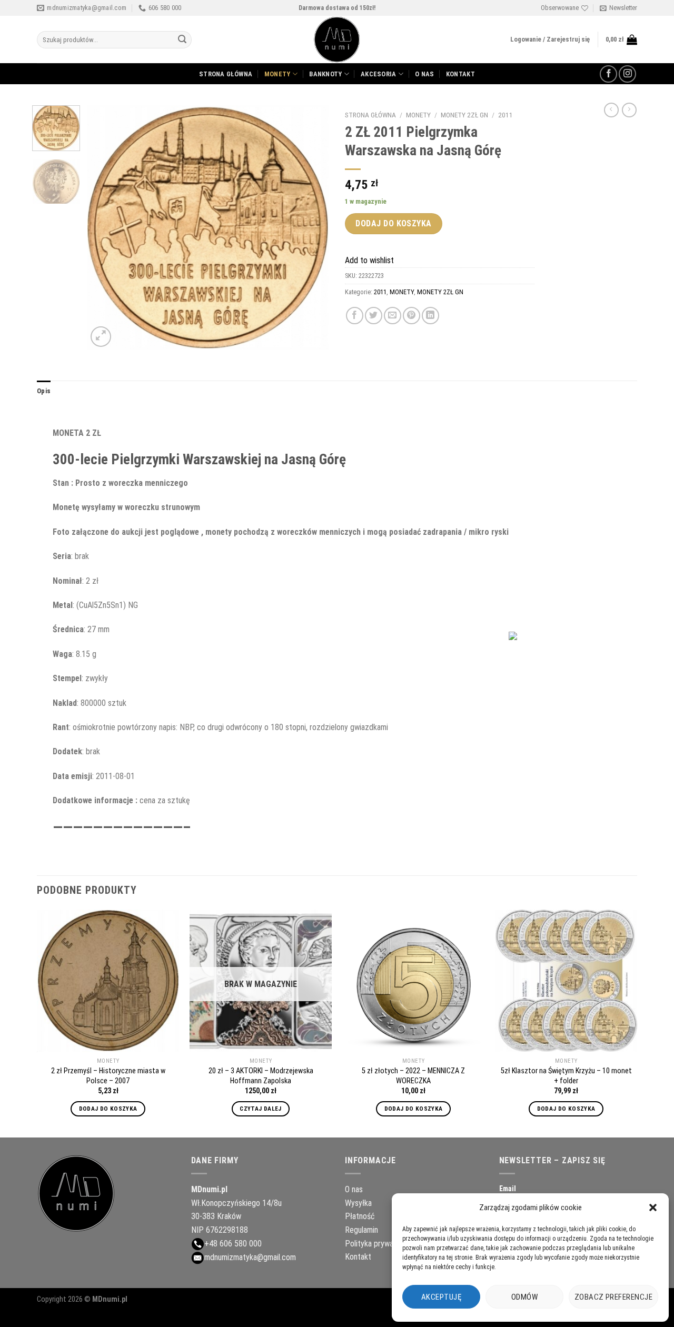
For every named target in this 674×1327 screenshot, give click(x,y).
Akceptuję (441, 1297)
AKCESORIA (378, 74)
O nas (354, 1189)
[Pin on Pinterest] (411, 315)
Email (507, 1188)
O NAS (424, 74)
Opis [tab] (44, 391)
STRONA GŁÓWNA (225, 74)
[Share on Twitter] (373, 315)
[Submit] (182, 40)
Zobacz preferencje (613, 1297)
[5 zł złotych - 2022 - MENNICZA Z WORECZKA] (413, 981)
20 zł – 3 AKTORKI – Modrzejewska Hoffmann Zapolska (261, 1075)
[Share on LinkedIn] (430, 315)
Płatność (359, 1216)
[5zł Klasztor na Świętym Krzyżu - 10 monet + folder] (566, 981)
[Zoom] (101, 336)
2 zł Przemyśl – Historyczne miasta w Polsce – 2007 (108, 1075)
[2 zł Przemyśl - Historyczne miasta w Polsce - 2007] (108, 981)
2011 (505, 115)
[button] (653, 1207)
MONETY (277, 74)
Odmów (524, 1297)
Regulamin (361, 1230)
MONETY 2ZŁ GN (464, 115)
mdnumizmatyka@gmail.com (250, 1257)
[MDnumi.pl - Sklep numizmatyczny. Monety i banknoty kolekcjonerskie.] (337, 39)
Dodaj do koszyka (393, 223)
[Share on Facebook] (354, 315)
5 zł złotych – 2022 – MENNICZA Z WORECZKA (413, 1075)
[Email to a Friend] (392, 315)
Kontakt (358, 1257)
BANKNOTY (325, 74)
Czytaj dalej (260, 1108)
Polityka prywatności (379, 1244)
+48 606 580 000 (233, 1244)
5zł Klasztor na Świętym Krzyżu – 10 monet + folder (566, 1075)
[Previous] (105, 227)
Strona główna (370, 115)
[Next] (311, 227)
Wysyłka (358, 1203)
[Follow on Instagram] (627, 74)
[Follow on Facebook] (608, 74)
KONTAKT (460, 74)
